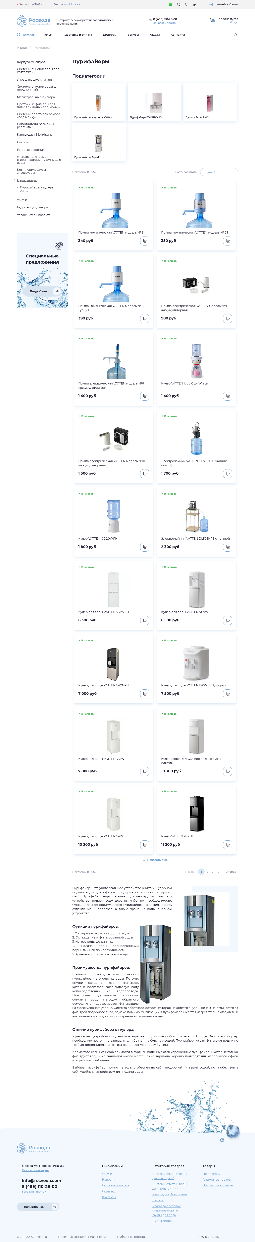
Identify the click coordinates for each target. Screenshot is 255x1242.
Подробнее (38, 291)
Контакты (178, 34)
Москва (74, 4)
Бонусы (133, 34)
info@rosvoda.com (41, 1180)
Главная (22, 47)
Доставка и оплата (78, 34)
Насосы (158, 1200)
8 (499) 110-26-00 (39, 1186)
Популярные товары (218, 1185)
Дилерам (110, 34)
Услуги (48, 34)
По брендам (212, 1174)
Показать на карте (35, 1170)
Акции (155, 34)
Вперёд (231, 871)
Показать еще (157, 860)
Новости (108, 1179)
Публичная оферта (131, 1237)
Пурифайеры (162, 1221)
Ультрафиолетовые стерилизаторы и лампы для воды (166, 1210)
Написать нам (34, 1206)
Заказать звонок (165, 23)
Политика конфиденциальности (82, 1237)
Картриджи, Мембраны (169, 1194)
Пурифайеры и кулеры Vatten (37, 189)
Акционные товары (217, 1179)
